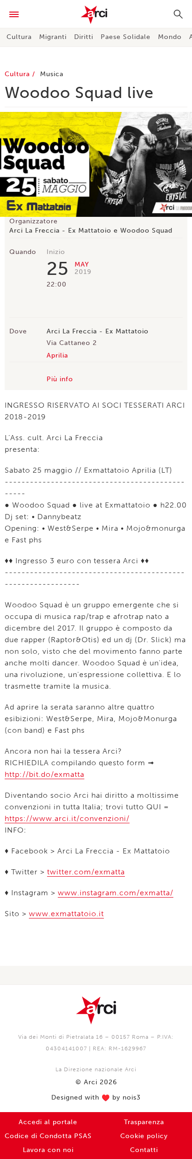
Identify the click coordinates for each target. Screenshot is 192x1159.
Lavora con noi (48, 1150)
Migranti (53, 37)
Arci (96, 15)
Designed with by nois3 (96, 1098)
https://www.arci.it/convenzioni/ (67, 818)
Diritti (83, 37)
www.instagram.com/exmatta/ (115, 892)
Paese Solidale (126, 37)
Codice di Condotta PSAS (48, 1136)
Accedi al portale (48, 1122)
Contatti (144, 1150)
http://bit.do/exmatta (44, 774)
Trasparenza (144, 1122)
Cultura (19, 37)
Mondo (170, 37)
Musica (51, 74)
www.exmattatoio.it (66, 913)
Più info (60, 379)
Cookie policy (144, 1136)
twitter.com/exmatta (86, 871)
